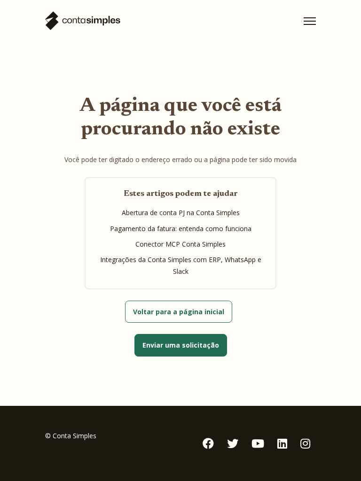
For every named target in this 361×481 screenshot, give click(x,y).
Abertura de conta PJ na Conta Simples (181, 212)
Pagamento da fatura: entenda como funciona (180, 228)
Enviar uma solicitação (180, 345)
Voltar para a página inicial (178, 311)
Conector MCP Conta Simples (180, 244)
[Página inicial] (82, 21)
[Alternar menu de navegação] (310, 21)
